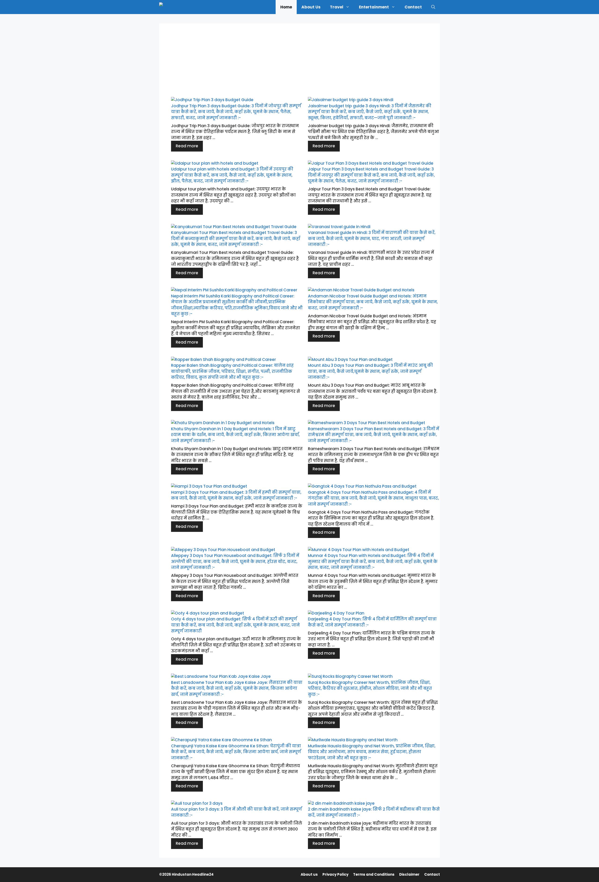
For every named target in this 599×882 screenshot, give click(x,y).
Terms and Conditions (373, 874)
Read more (187, 146)
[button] (433, 7)
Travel (336, 7)
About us (311, 7)
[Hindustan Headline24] (175, 7)
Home (286, 7)
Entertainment (374, 7)
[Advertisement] (299, 56)
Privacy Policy (335, 874)
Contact (413, 7)
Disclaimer (409, 874)
